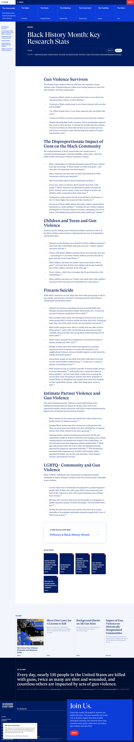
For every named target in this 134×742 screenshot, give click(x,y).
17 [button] (78, 258)
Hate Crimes (82, 54)
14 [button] (103, 212)
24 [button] (60, 329)
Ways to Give (24, 728)
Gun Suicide (62, 54)
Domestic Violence (53, 54)
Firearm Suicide (6, 40)
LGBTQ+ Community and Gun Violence (7, 49)
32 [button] (54, 384)
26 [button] (76, 342)
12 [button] (93, 199)
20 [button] (61, 274)
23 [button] (102, 322)
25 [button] (60, 335)
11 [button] (87, 192)
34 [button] (90, 430)
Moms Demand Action (8, 13)
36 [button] (87, 448)
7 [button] (85, 169)
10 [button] (56, 187)
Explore (5, 2)
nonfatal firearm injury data (87, 689)
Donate (130, 2)
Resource (30, 27)
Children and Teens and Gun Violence (7, 37)
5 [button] (65, 132)
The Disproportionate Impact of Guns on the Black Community (8, 32)
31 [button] (62, 373)
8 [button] (77, 176)
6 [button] (97, 166)
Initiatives (22, 723)
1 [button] (84, 99)
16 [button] (65, 248)
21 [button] (99, 281)
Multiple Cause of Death (55, 689)
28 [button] (82, 361)
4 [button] (104, 117)
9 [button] (94, 180)
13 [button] (75, 206)
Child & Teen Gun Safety (41, 54)
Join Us (74, 733)
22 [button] (87, 313)
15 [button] (105, 243)
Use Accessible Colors (8, 739)
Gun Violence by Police (72, 54)
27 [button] (71, 354)
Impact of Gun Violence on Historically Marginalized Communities (104, 54)
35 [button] (97, 443)
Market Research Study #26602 (109, 689)
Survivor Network (7, 18)
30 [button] (68, 371)
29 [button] (74, 364)
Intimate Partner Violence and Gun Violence (6, 45)
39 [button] (66, 514)
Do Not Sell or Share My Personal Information (16, 736)
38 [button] (53, 505)
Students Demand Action (9, 15)
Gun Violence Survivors (5, 27)
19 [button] (87, 267)
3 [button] (54, 113)
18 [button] (54, 265)
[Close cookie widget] (35, 724)
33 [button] (78, 421)
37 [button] (61, 495)
